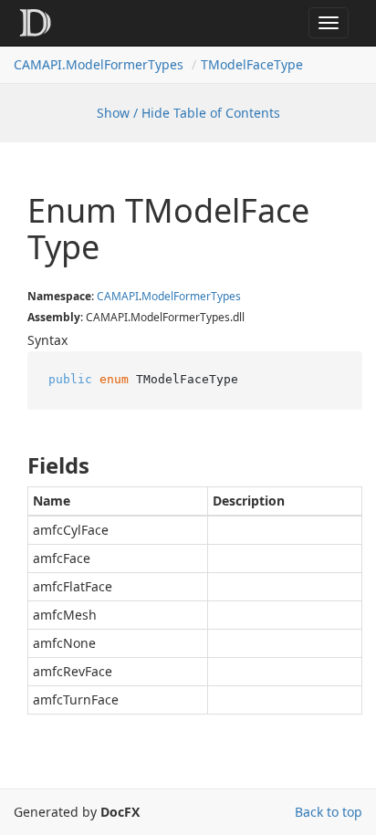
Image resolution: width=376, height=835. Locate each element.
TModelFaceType (252, 64)
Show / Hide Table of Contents (188, 112)
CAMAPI (118, 296)
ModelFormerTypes (191, 296)
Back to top (328, 811)
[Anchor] (12, 465)
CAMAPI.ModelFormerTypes (98, 64)
